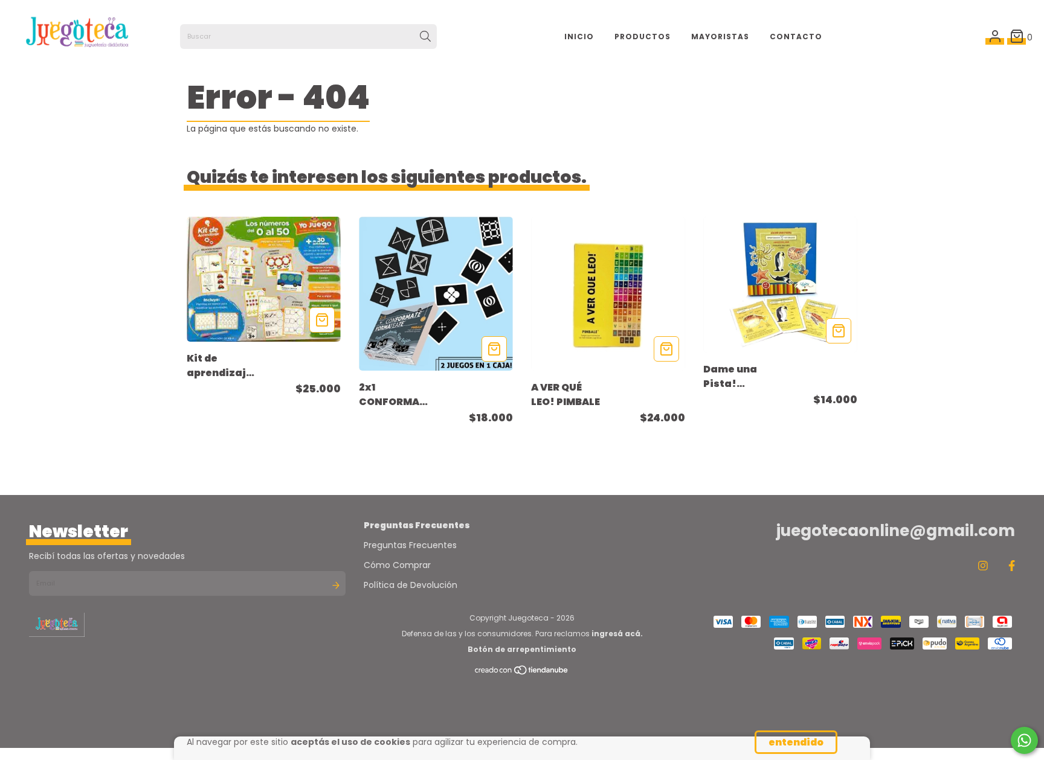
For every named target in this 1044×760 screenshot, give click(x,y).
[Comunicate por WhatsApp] (1024, 740)
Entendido (795, 742)
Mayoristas (720, 36)
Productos (642, 36)
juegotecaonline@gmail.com (895, 530)
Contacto (796, 36)
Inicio (579, 36)
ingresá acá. (617, 633)
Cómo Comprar (397, 565)
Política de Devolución (410, 585)
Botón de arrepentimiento (522, 649)
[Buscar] (425, 36)
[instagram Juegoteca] (983, 565)
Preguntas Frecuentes (410, 545)
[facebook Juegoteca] (1011, 565)
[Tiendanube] (522, 673)
